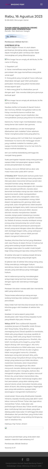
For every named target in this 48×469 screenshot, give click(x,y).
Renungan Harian (22, 20)
